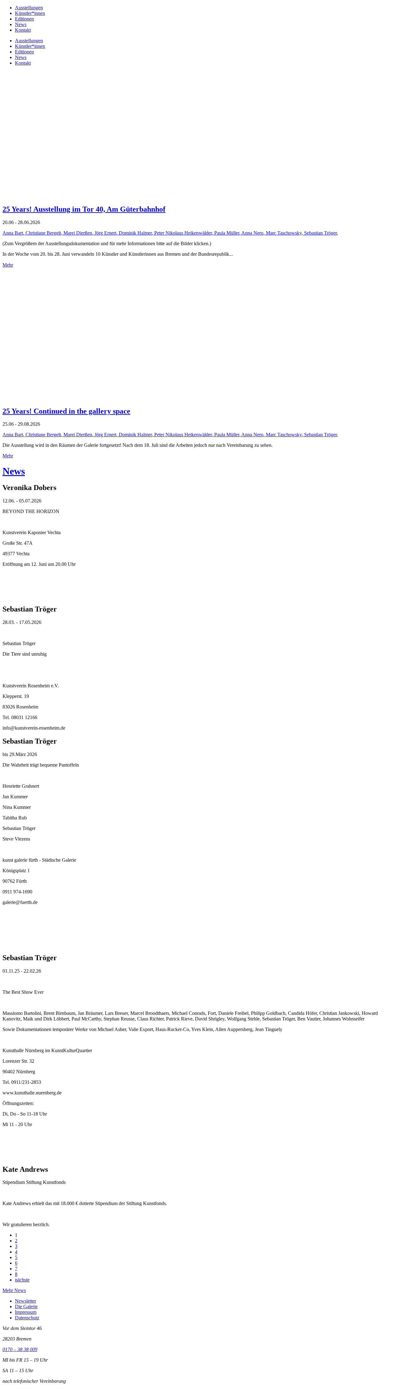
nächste (22, 1279)
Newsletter (25, 1301)
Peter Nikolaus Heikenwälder (182, 233)
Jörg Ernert (104, 233)
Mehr (7, 265)
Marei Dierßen (77, 233)
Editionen (24, 18)
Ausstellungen (29, 7)
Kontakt (23, 30)
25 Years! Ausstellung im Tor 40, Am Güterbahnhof (83, 209)
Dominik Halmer (135, 233)
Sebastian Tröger (320, 233)
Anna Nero (251, 233)
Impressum (25, 1312)
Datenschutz (27, 1317)
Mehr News (14, 1290)
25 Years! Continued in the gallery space (66, 411)
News (20, 24)
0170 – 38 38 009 (19, 1349)
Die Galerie (26, 1306)
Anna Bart (12, 233)
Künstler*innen (30, 13)
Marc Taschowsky (283, 233)
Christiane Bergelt (42, 233)
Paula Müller (226, 233)
